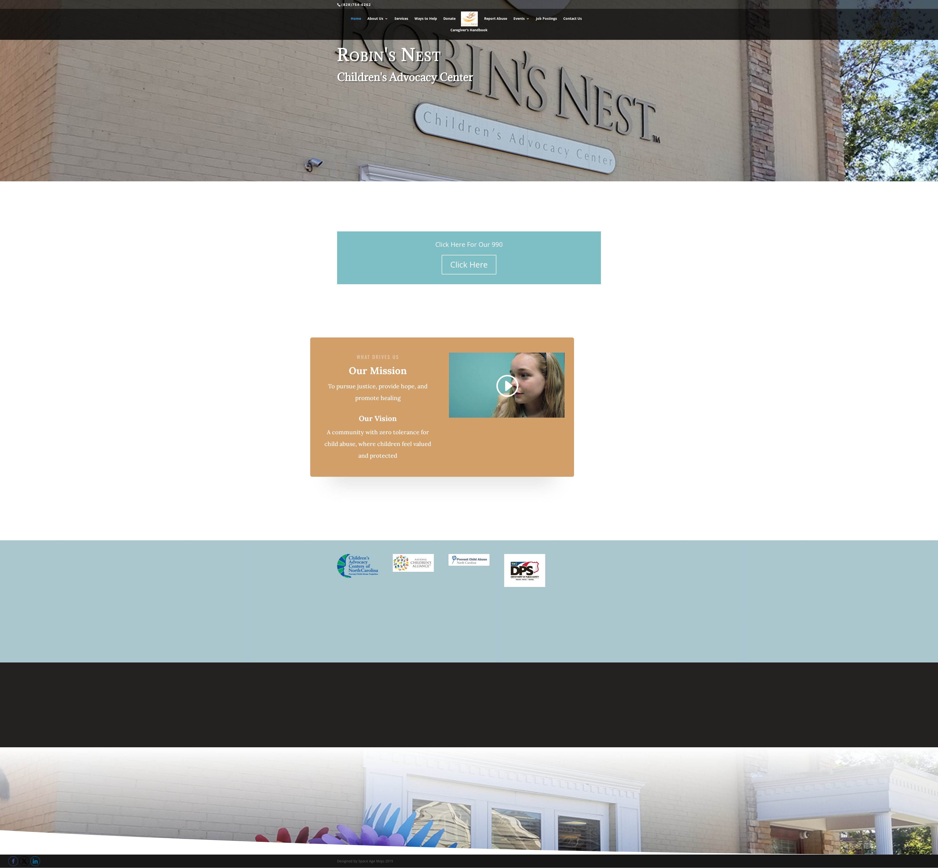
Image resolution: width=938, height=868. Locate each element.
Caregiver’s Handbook (469, 30)
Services (401, 19)
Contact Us (572, 19)
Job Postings (546, 19)
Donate (449, 19)
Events (519, 19)
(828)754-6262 (356, 4)
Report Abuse (495, 19)
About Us (375, 19)
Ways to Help (426, 19)
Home (356, 19)
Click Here (469, 264)
